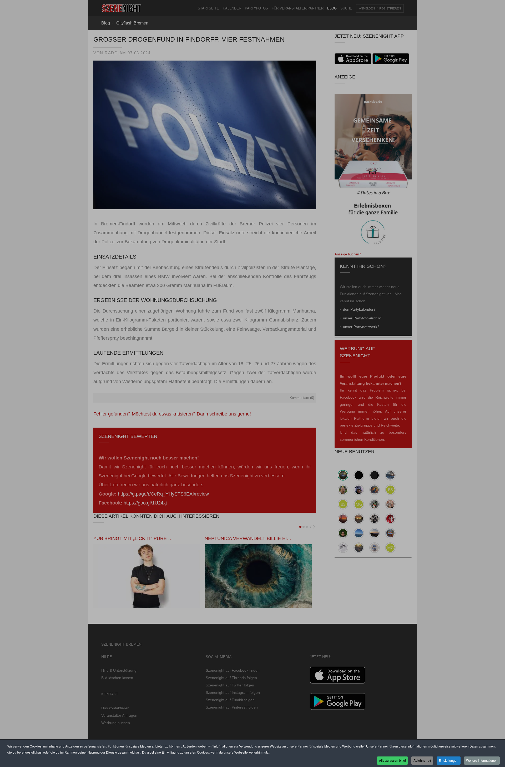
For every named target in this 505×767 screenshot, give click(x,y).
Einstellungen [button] (448, 760)
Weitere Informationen (482, 760)
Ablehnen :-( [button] (422, 760)
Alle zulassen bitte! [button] (392, 760)
